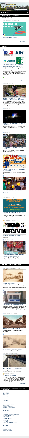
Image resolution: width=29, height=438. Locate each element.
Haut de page (24, 436)
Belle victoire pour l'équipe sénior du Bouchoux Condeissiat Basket (13, 255)
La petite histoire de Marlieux (10, 268)
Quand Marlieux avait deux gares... (12, 349)
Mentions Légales (19, 0)
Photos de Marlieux (8, 313)
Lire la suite (23, 41)
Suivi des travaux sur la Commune (12, 368)
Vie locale (6, 83)
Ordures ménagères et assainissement (11, 414)
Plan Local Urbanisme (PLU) (9, 407)
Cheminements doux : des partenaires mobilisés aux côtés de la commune (13, 65)
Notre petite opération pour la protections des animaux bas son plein (13, 99)
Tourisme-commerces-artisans (10, 395)
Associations (6, 413)
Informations (7, 197)
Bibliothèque (6, 405)
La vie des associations (9, 220)
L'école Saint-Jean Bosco (9, 375)
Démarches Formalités (8, 406)
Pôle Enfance (6, 421)
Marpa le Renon (6, 398)
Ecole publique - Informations (10, 422)
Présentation (6, 393)
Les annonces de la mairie (9, 20)
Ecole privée (6, 373)
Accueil (2, 436)
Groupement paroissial (8, 415)
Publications (6, 401)
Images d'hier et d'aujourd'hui (11, 328)
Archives (5, 434)
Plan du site (26, 0)
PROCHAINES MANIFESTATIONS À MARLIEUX (13, 235)
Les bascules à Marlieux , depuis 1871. (13, 305)
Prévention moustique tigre (10, 37)
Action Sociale (6, 426)
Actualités (6, 49)
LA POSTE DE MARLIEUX (9, 283)
